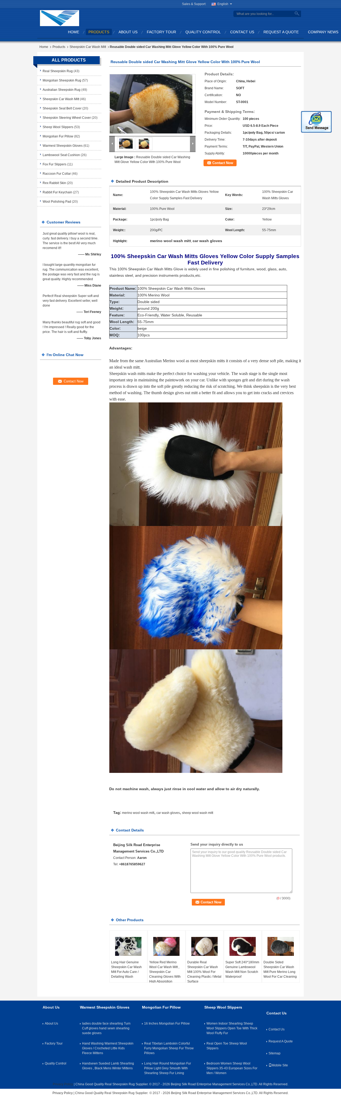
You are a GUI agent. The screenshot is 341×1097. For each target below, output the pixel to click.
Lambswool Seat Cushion (61, 155)
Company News (323, 32)
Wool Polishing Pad (57, 201)
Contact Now (222, 163)
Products (98, 32)
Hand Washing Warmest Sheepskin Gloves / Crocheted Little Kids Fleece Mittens (107, 1048)
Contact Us (242, 32)
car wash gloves (168, 813)
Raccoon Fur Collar (57, 174)
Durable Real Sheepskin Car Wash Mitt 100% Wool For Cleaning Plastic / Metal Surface (204, 971)
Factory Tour (161, 32)
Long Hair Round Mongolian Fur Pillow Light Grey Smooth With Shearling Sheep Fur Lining (167, 1068)
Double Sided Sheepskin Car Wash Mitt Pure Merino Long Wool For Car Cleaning (280, 969)
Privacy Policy (63, 1084)
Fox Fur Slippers (54, 164)
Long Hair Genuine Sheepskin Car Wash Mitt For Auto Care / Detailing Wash (126, 969)
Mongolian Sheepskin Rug (62, 80)
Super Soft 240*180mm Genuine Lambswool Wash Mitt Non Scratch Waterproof (242, 969)
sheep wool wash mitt (197, 813)
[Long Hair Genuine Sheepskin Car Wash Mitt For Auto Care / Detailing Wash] (128, 946)
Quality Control (203, 32)
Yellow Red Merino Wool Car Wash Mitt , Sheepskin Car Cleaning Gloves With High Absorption (165, 971)
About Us (128, 32)
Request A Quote (281, 32)
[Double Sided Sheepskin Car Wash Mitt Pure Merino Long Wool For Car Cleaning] (280, 946)
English (222, 4)
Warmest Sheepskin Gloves (63, 146)
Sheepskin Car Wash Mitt (88, 47)
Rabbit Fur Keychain (57, 192)
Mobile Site (280, 1065)
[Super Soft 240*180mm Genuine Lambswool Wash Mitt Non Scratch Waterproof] (242, 946)
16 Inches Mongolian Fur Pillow (167, 1023)
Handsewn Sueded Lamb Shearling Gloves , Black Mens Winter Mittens (108, 1066)
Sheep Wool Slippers (58, 127)
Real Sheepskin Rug (58, 71)
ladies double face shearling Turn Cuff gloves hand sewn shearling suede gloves (106, 1028)
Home (73, 32)
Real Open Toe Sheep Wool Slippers (226, 1046)
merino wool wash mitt (138, 813)
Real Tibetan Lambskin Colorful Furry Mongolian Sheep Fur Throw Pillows (169, 1048)
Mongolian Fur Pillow (58, 136)
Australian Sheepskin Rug (61, 90)
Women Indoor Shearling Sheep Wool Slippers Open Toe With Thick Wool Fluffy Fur (231, 1028)
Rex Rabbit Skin (54, 183)
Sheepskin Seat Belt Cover (62, 108)
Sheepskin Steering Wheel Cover (67, 118)
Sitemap (275, 1053)
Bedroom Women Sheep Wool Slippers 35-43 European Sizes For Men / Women (231, 1068)
